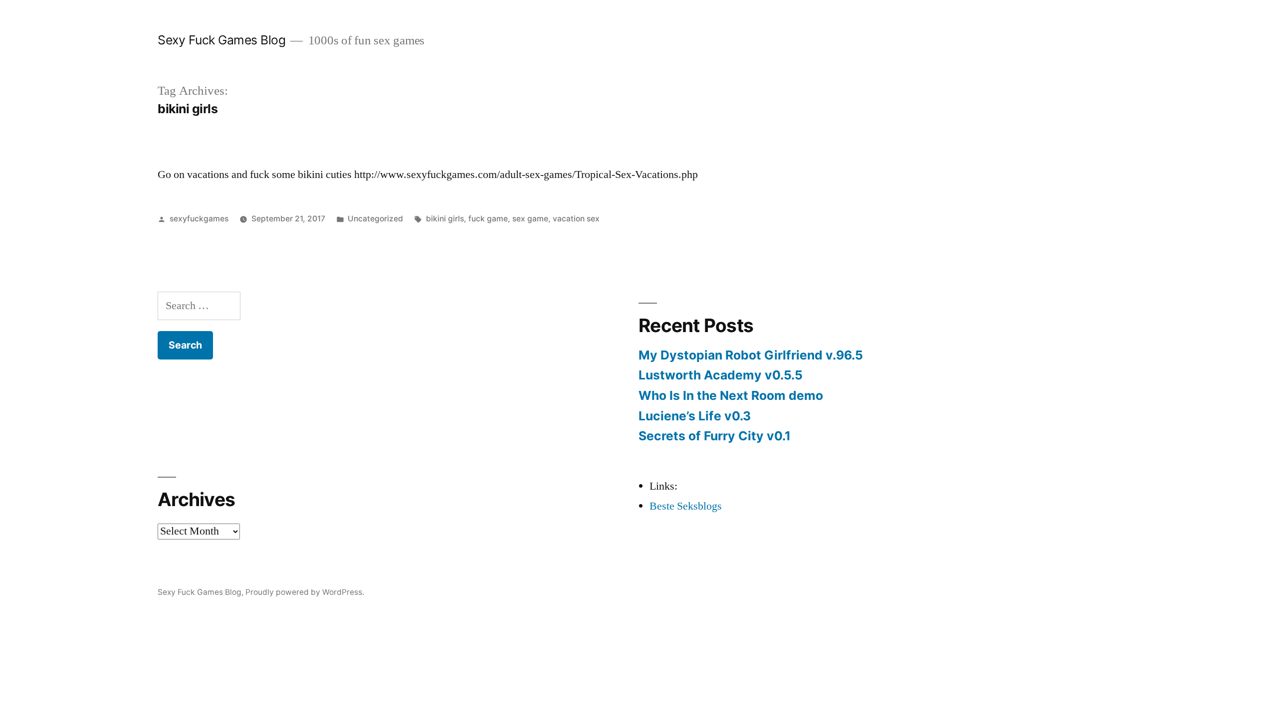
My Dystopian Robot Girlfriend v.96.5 (750, 355)
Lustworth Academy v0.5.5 (720, 374)
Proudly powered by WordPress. (304, 592)
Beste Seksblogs (685, 506)
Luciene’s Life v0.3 (694, 415)
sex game (530, 218)
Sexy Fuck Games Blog (221, 39)
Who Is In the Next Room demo (730, 395)
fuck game (488, 218)
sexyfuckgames (199, 218)
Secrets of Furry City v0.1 (714, 435)
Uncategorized (375, 218)
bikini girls (445, 218)
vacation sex (576, 218)
